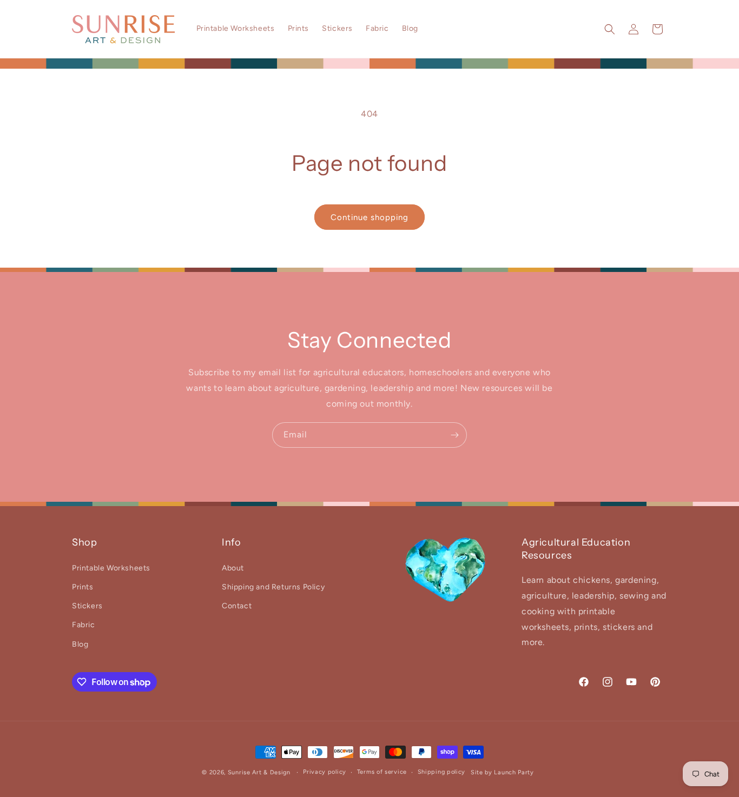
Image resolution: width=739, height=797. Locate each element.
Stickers (87, 605)
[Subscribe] (454, 435)
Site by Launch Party (502, 772)
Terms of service (382, 771)
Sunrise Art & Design (259, 772)
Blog (80, 644)
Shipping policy (442, 771)
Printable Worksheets (111, 568)
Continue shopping (369, 217)
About (233, 568)
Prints (83, 587)
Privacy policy (324, 771)
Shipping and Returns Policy (273, 587)
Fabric (83, 624)
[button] (610, 29)
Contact (237, 605)
